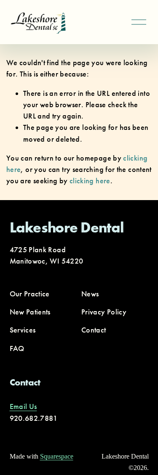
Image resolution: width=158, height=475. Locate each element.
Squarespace (56, 456)
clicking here (90, 180)
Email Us (23, 406)
